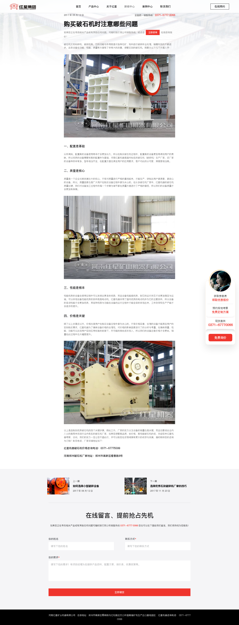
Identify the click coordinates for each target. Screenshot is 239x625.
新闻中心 (129, 6)
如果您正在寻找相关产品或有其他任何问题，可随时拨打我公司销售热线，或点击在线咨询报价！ (118, 34)
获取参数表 (220, 298)
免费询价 (220, 338)
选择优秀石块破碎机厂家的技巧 (168, 486)
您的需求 (54, 557)
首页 (78, 6)
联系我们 (165, 6)
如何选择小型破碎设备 (86, 486)
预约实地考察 (220, 310)
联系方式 (130, 539)
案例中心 (147, 6)
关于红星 (111, 6)
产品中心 (94, 6)
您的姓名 (53, 539)
